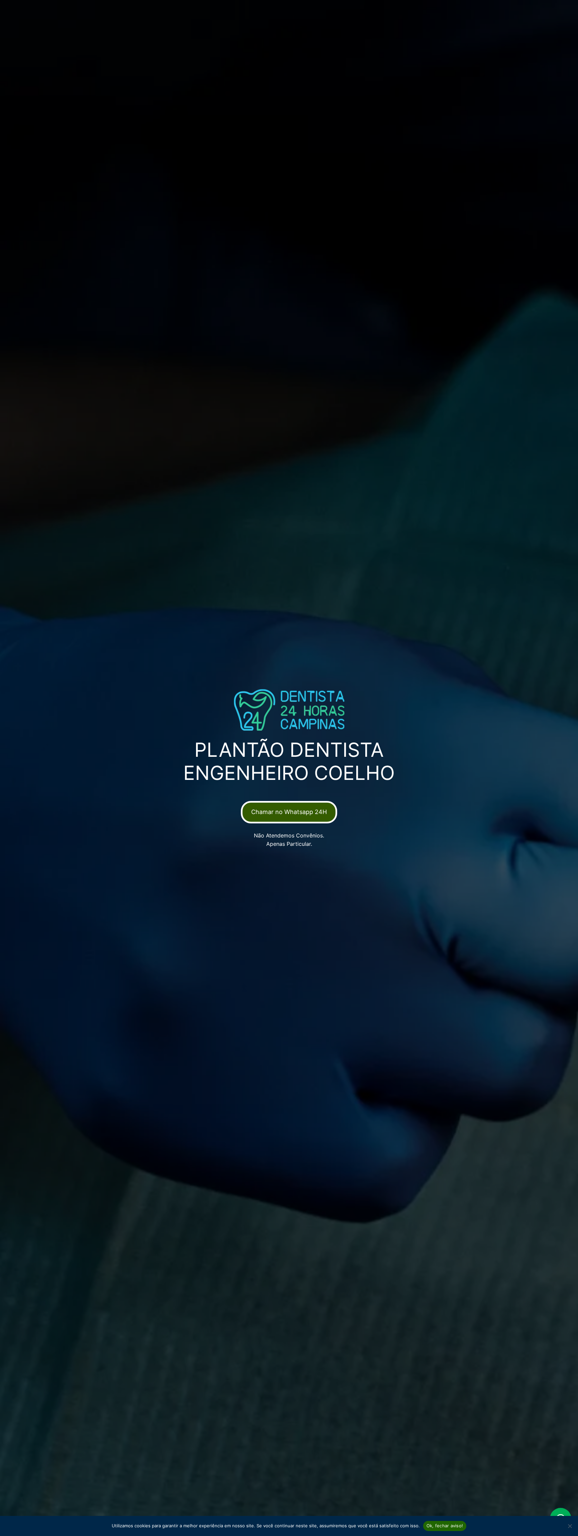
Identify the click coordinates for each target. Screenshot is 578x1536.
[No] (569, 1526)
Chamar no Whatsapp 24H (289, 811)
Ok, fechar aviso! (444, 1525)
